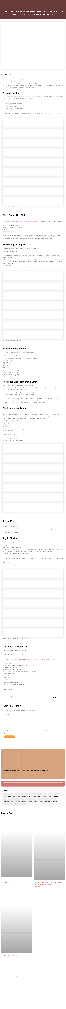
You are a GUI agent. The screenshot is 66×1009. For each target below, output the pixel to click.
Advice (11, 793)
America (16, 793)
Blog (17, 985)
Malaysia (21, 798)
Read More (5, 882)
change (44, 793)
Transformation (47, 801)
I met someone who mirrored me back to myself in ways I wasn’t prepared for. (22, 221)
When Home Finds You (10, 955)
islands (5, 798)
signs (12, 801)
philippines (39, 798)
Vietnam (10, 803)
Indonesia (44, 796)
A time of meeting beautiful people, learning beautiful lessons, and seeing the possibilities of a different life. (29, 659)
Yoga (17, 982)
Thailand (35, 801)
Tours (41, 801)
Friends (18, 796)
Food (14, 796)
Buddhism (33, 793)
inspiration (50, 796)
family (9, 796)
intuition (55, 796)
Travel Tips (54, 801)
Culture (56, 793)
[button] (64, 3)
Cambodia (39, 793)
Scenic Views (46, 798)
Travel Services (17, 979)
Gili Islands (24, 796)
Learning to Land (8, 880)
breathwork (26, 793)
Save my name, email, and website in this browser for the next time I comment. (22, 734)
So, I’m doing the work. (8, 360)
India (39, 796)
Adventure (6, 793)
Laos (9, 798)
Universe (5, 803)
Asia (21, 793)
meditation (28, 798)
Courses (17, 988)
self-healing (53, 798)
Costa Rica (50, 793)
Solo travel (18, 801)
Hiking (30, 796)
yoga (24, 803)
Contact (17, 997)
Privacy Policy (16, 994)
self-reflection (6, 801)
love (17, 798)
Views (16, 803)
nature (33, 798)
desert (5, 796)
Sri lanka (30, 801)
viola (20, 803)
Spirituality (10, 696)
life (13, 798)
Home (35, 796)
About (16, 991)
